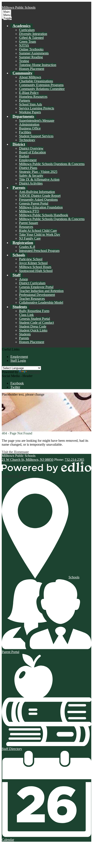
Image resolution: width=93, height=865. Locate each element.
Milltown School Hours (35, 267)
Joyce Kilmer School (33, 263)
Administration (29, 124)
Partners (24, 100)
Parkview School (30, 259)
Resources (26, 227)
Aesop (23, 279)
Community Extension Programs (41, 85)
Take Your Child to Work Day (39, 234)
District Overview (31, 148)
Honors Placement (31, 69)
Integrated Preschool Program (39, 251)
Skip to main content (16, 3)
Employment (28, 160)
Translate (34, 372)
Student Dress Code (32, 326)
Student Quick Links (33, 330)
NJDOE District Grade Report (40, 195)
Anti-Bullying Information (37, 192)
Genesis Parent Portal (33, 203)
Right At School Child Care (38, 230)
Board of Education (32, 152)
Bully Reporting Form (34, 311)
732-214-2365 (74, 459)
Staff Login (18, 360)
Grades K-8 (27, 247)
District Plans (28, 168)
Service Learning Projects (36, 108)
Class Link (26, 315)
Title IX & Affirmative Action (39, 179)
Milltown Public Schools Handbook (43, 215)
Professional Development (37, 295)
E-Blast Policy (29, 93)
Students (25, 334)
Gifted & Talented (31, 37)
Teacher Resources (32, 298)
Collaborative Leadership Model (41, 302)
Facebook (17, 383)
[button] (21, 26)
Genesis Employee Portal (36, 287)
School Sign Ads (30, 104)
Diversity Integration (33, 34)
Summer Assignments (34, 53)
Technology (27, 140)
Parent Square (28, 223)
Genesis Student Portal (34, 318)
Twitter (15, 387)
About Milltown (30, 77)
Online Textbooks (31, 49)
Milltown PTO (29, 211)
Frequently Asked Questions (38, 199)
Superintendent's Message (36, 120)
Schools (74, 577)
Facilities (25, 132)
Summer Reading (31, 57)
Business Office (30, 128)
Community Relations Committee (42, 89)
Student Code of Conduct (36, 322)
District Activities (31, 183)
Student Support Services (36, 136)
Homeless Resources (33, 96)
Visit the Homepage (15, 452)
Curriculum (27, 30)
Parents (24, 338)
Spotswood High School (36, 271)
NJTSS (24, 45)
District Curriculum (32, 283)
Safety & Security (31, 175)
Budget (24, 156)
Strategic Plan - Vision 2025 (38, 172)
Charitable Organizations (36, 81)
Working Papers (30, 112)
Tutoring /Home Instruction (37, 65)
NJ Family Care (30, 238)
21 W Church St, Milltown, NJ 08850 (27, 459)
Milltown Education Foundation (41, 207)
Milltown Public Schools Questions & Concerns (52, 164)
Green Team (27, 41)
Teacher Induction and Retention (41, 291)
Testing (24, 61)
